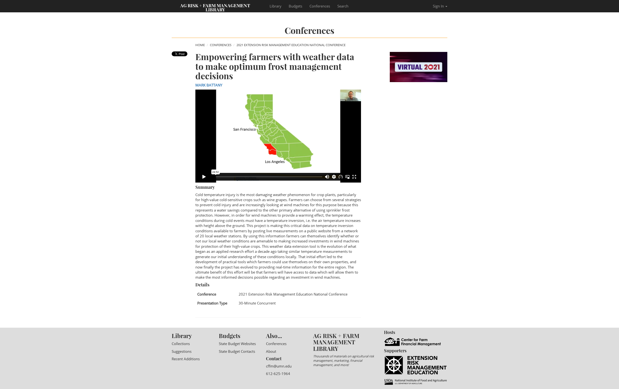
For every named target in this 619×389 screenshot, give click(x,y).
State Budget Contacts (237, 351)
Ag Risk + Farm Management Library (215, 7)
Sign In (439, 6)
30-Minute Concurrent (257, 303)
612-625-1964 (278, 373)
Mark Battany (208, 85)
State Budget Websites (237, 343)
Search (342, 6)
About (271, 351)
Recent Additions (186, 358)
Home (200, 45)
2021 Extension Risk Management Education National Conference (291, 45)
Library (275, 6)
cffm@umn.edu (279, 366)
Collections (181, 343)
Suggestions (182, 351)
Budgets (295, 6)
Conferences (320, 6)
